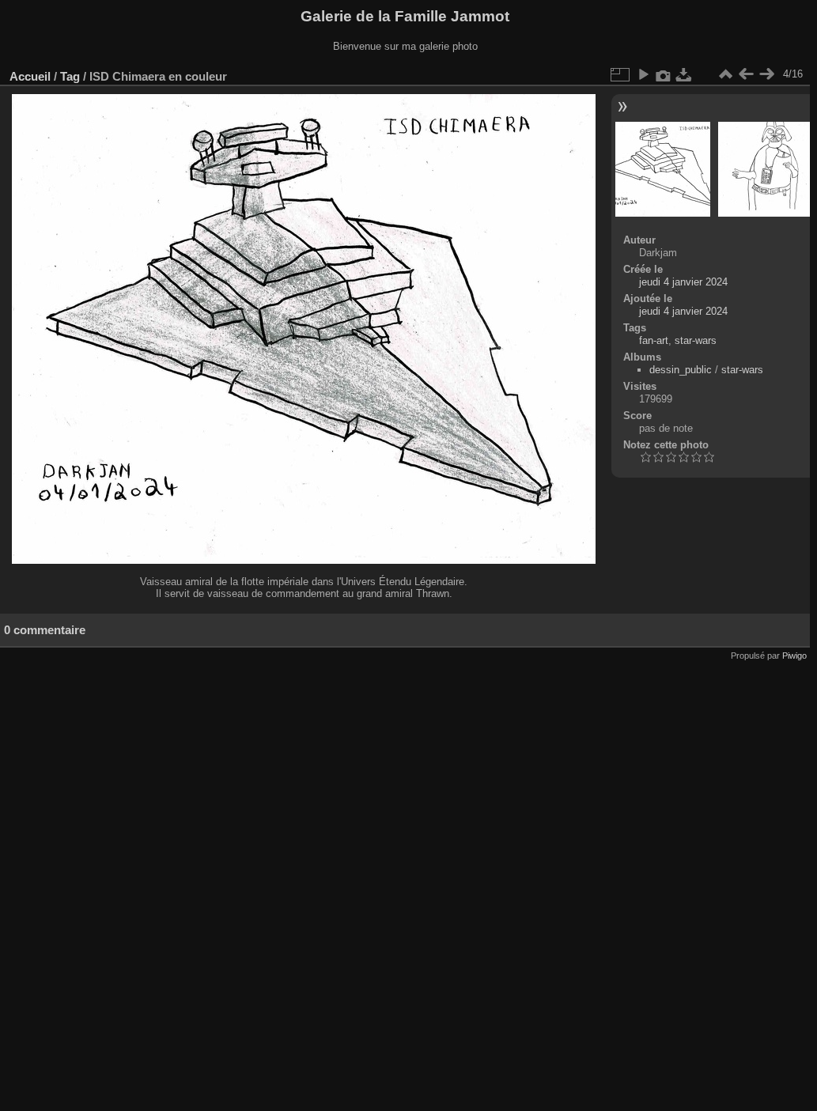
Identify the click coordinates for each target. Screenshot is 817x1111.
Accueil (30, 76)
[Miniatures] (725, 74)
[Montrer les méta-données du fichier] (663, 74)
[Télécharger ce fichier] (684, 74)
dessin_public (680, 370)
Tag (70, 76)
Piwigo (794, 655)
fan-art (653, 340)
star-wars (696, 340)
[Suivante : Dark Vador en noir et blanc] (766, 74)
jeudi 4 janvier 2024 (683, 282)
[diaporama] (643, 74)
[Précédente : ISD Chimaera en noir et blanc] (746, 74)
